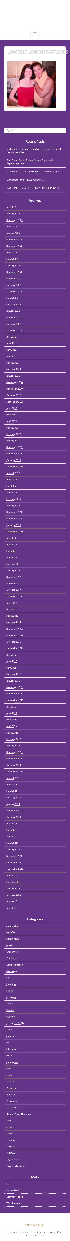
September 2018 (14, 531)
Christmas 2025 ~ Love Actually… (25, 179)
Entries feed (12, 1190)
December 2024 (14, 239)
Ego (8, 977)
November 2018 (14, 518)
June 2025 (11, 226)
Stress (9, 1127)
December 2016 (14, 628)
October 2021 (13, 323)
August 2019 (13, 473)
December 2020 (14, 382)
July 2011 (11, 907)
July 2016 (11, 654)
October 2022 (13, 285)
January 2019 (13, 505)
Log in (9, 1183)
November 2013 (14, 810)
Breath (9, 945)
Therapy (10, 1139)
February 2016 (13, 674)
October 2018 (13, 525)
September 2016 (14, 648)
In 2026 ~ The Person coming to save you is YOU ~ (34, 171)
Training (10, 1146)
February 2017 (13, 622)
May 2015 (11, 719)
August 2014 (13, 778)
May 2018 (11, 550)
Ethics (9, 990)
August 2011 (13, 901)
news (9, 1075)
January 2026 (13, 213)
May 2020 (11, 414)
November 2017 (14, 583)
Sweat (9, 1133)
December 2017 (14, 576)
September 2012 (14, 868)
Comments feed (14, 1196)
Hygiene (10, 1016)
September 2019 (14, 466)
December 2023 (14, 245)
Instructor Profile (15, 1023)
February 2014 (13, 797)
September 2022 (14, 291)
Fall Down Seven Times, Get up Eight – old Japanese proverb (30, 162)
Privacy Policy (35, 1225)
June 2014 (11, 784)
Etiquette (11, 997)
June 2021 (11, 343)
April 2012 (11, 875)
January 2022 (13, 310)
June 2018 (11, 544)
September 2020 (14, 401)
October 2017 (13, 589)
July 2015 (11, 706)
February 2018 (13, 564)
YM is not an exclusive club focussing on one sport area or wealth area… (34, 150)
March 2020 (12, 427)
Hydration (11, 1010)
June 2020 (11, 408)
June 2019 (11, 479)
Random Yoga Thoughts (18, 1113)
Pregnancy (11, 1101)
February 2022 (13, 304)
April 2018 (11, 557)
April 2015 (11, 726)
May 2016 (11, 667)
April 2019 (11, 492)
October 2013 (13, 817)
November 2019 (14, 453)
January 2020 (13, 440)
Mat (8, 1042)
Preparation (12, 1107)
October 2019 (13, 460)
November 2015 (14, 693)
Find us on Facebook (45, 1232)
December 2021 (14, 317)
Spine (9, 1120)
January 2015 (13, 745)
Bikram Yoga (12, 938)
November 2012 (14, 855)
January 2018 (13, 570)
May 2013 (11, 829)
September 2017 (14, 596)
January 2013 (13, 849)
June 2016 (11, 661)
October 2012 (13, 862)
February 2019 (13, 499)
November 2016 (14, 635)
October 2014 (13, 765)
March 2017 (12, 615)
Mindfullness (12, 1049)
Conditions (12, 958)
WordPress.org (14, 1203)
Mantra (10, 1036)
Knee (9, 1029)
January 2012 (13, 888)
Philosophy (12, 1081)
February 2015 (13, 739)
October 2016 (13, 641)
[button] (35, 34)
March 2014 (12, 791)
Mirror (9, 1055)
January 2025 (13, 233)
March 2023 (12, 259)
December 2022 (14, 271)
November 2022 (14, 278)
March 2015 (12, 732)
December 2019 (14, 447)
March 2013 (12, 843)
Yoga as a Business (16, 1165)
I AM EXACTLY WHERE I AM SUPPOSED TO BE (33, 188)
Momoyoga (12, 1062)
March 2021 (12, 362)
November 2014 (14, 758)
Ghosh (9, 1003)
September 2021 (14, 330)
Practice (10, 1094)
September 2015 (14, 700)
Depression (12, 971)
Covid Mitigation (14, 964)
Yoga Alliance (13, 1159)
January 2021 (13, 375)
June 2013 (11, 823)
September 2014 (14, 771)
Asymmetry (12, 925)
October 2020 (13, 395)
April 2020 (11, 421)
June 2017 (11, 602)
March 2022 (12, 297)
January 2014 (13, 804)
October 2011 (13, 894)
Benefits (10, 932)
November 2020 (14, 388)
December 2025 (14, 220)
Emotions (11, 984)
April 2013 (11, 836)
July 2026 (11, 207)
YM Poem (11, 1152)
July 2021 (11, 336)
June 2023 (11, 252)
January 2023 (13, 265)
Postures (11, 1087)
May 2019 (11, 486)
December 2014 (14, 752)
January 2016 (13, 680)
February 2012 (13, 881)
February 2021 (13, 369)
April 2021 (11, 356)
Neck (9, 1068)
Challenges (12, 951)
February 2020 (13, 434)
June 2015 (11, 713)
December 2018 (14, 512)
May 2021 (11, 349)
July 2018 (11, 538)
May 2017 (11, 609)
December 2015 (14, 687)
